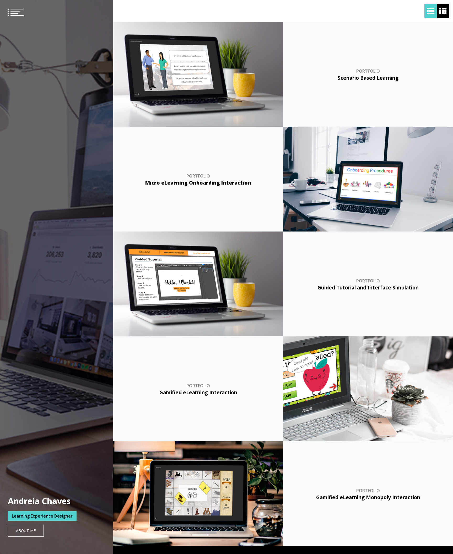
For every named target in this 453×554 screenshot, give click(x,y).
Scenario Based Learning (368, 77)
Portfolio (368, 71)
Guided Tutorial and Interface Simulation (368, 287)
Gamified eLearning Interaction (198, 392)
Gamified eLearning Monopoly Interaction (368, 497)
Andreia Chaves (39, 501)
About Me (26, 530)
